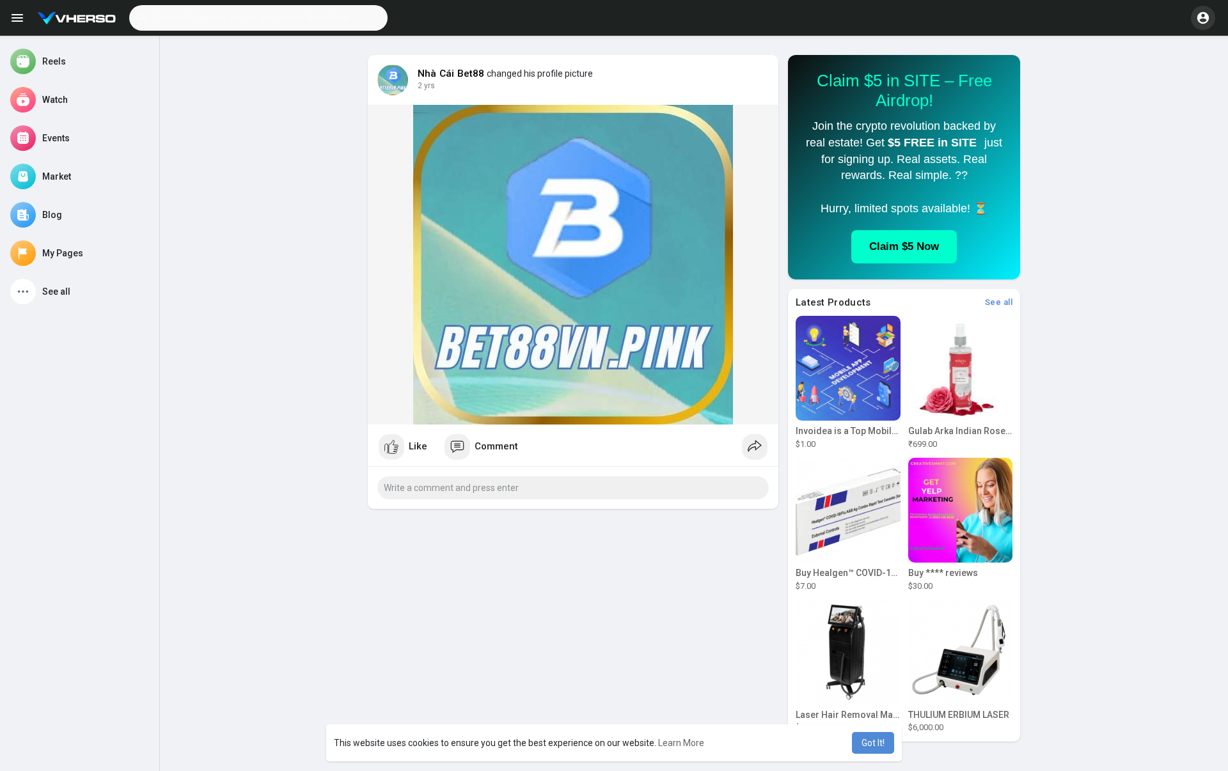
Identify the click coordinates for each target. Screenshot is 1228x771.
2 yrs (426, 85)
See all (999, 302)
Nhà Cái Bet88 (451, 73)
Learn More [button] (681, 743)
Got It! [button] (873, 743)
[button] (258, 18)
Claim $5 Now (904, 246)
